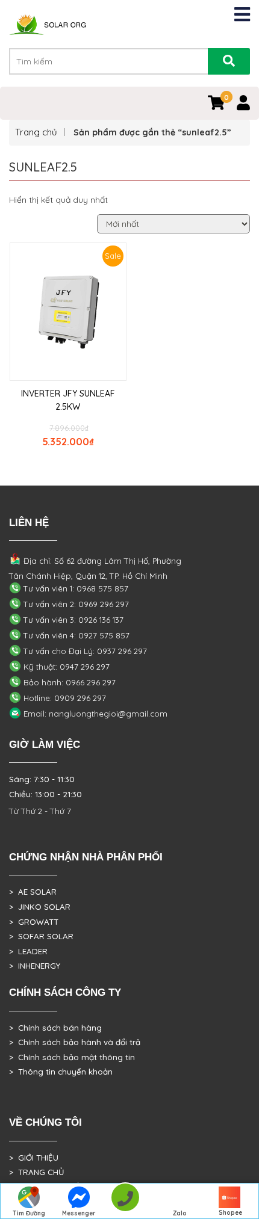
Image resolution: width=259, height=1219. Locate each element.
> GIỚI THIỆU (33, 1157)
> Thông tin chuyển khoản (61, 1071)
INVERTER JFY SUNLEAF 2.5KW (68, 400)
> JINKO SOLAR (39, 907)
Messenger (79, 1213)
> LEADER (28, 951)
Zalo (180, 1213)
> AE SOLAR (33, 892)
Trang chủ (36, 132)
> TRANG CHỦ (36, 1172)
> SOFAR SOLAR (41, 936)
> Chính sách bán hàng (55, 1027)
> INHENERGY (34, 966)
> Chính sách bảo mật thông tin (72, 1057)
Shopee (230, 1213)
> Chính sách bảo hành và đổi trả (74, 1042)
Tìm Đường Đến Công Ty (28, 1214)
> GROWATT (33, 922)
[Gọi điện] (125, 1201)
